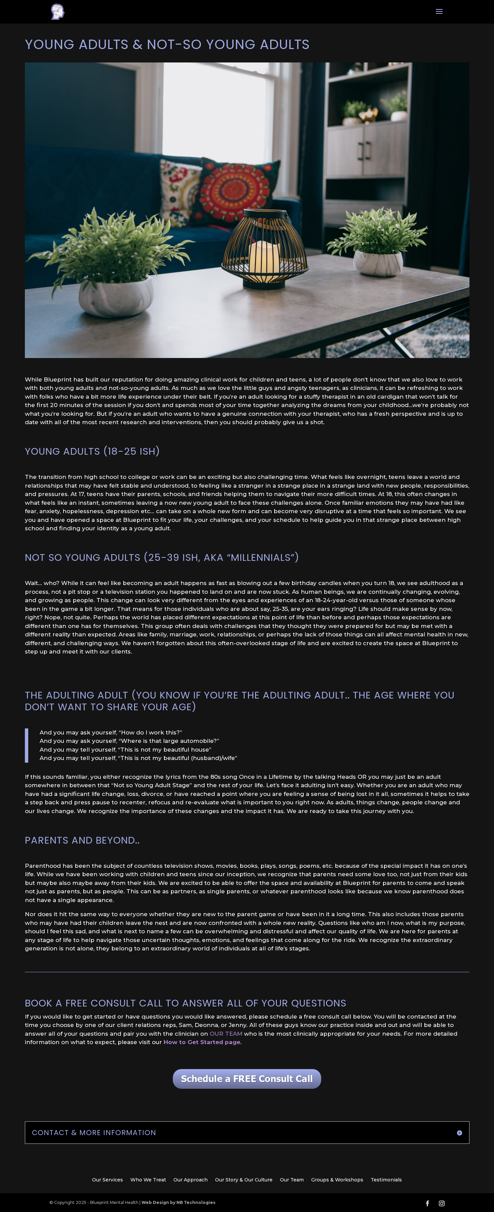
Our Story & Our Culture (244, 1180)
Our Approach (190, 1180)
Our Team (292, 1180)
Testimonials (386, 1180)
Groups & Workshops (337, 1180)
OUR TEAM (226, 1033)
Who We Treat (148, 1180)
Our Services (107, 1180)
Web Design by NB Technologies (178, 1202)
